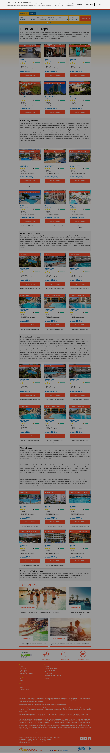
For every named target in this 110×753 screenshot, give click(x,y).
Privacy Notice (58, 5)
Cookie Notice (49, 5)
